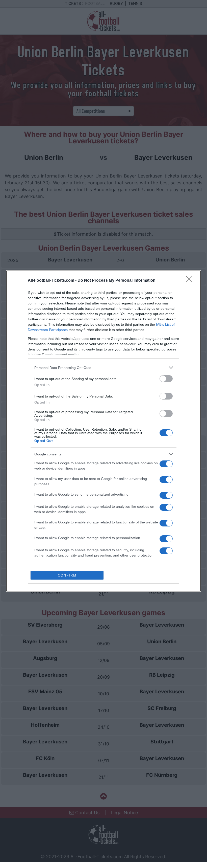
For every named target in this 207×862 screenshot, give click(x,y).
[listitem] (103, 367)
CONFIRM (67, 575)
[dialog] (103, 431)
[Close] (191, 280)
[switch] (166, 378)
